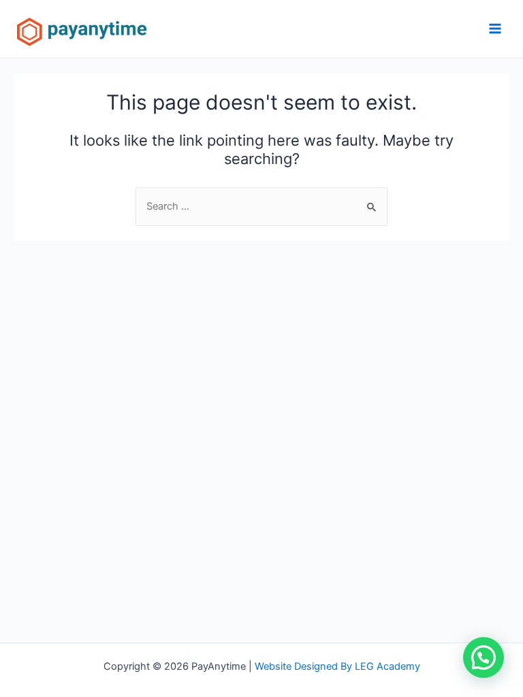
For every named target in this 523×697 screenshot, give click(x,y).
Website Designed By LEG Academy (337, 666)
